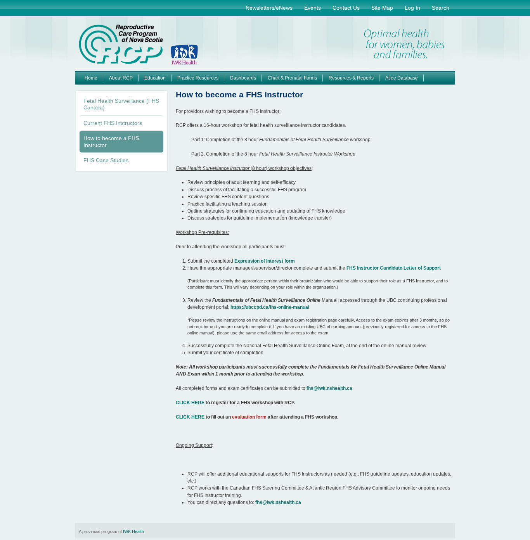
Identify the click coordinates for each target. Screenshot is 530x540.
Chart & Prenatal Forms (292, 78)
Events (312, 8)
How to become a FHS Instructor (111, 141)
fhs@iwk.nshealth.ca (329, 388)
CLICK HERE (190, 402)
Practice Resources (197, 78)
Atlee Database (401, 78)
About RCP (121, 78)
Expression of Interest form (264, 261)
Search (440, 8)
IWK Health (133, 531)
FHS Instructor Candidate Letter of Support (393, 268)
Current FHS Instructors (112, 123)
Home (91, 78)
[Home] (121, 44)
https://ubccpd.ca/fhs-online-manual (269, 307)
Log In (412, 8)
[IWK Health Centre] (184, 56)
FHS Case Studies (105, 160)
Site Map (382, 8)
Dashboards (243, 78)
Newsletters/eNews (269, 8)
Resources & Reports (351, 78)
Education (155, 78)
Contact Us (346, 8)
